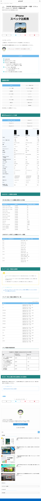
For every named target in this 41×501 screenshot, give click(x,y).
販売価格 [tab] (29, 105)
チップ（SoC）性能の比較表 (10, 67)
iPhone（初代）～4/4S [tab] (11, 120)
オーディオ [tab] (29, 96)
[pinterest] (22, 427)
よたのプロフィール (20, 424)
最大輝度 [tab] (11, 91)
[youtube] (24, 427)
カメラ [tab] (11, 96)
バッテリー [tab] (30, 93)
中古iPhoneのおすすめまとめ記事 (9, 388)
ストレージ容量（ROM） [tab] (30, 85)
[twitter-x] (17, 427)
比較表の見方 (7, 59)
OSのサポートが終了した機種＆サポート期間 (14, 65)
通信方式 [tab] (11, 102)
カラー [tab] (11, 105)
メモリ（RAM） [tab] (11, 93)
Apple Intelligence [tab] (30, 99)
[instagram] (18, 427)
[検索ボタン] (40, 1)
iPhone (4, 396)
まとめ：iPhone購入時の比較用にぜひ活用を (13, 71)
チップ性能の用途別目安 (10, 70)
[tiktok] (20, 427)
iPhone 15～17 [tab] (11, 125)
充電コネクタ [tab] (30, 102)
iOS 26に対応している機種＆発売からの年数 (13, 64)
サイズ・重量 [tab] (11, 88)
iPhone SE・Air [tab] (29, 125)
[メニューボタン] (1, 1)
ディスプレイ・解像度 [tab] (29, 88)
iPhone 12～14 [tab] (29, 123)
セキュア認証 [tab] (11, 99)
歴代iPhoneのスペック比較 (10, 60)
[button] (6, 35)
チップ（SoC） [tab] (29, 91)
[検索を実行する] (39, 432)
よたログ (20, 1)
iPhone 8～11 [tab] (11, 123)
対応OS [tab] (11, 85)
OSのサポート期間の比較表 (10, 62)
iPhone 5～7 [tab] (30, 120)
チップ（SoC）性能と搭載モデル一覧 (12, 68)
